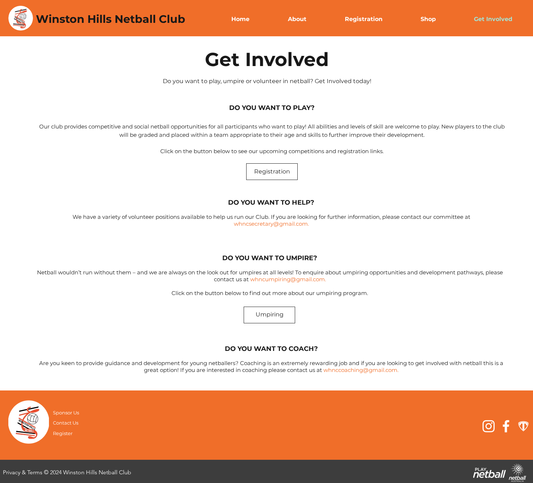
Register (63, 433)
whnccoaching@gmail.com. (360, 370)
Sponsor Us (66, 413)
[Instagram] (488, 426)
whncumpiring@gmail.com (287, 279)
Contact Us (65, 423)
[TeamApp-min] (523, 426)
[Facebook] (506, 426)
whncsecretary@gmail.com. (271, 223)
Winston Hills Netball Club (110, 19)
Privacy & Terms (23, 472)
